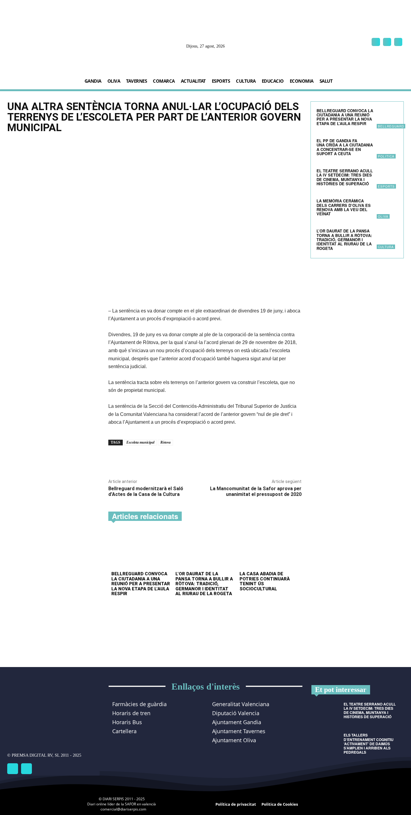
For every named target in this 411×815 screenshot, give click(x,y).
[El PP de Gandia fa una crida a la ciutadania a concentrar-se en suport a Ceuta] (387, 147)
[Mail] (387, 42)
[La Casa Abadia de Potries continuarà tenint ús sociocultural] (268, 550)
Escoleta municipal (140, 442)
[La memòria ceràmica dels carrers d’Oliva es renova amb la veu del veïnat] (387, 208)
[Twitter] (26, 768)
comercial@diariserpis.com (123, 809)
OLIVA (383, 216)
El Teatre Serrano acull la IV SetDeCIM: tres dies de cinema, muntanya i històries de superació (345, 177)
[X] (398, 42)
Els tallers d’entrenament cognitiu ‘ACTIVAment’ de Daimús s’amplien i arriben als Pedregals (369, 743)
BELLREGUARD (391, 126)
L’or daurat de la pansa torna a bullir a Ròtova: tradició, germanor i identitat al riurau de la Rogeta (204, 583)
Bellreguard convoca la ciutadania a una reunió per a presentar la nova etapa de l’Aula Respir (140, 583)
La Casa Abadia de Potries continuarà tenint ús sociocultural (264, 581)
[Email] (178, 459)
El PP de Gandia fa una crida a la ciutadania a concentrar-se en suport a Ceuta (345, 147)
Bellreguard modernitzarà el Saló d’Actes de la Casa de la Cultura (145, 491)
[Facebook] (376, 42)
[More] (192, 459)
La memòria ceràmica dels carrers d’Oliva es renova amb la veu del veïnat (344, 207)
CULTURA (386, 247)
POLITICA (386, 156)
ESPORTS (386, 186)
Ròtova (165, 442)
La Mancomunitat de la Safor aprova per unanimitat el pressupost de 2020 (255, 491)
